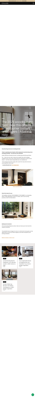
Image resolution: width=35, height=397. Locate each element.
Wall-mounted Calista (17, 186)
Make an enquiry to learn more (8, 237)
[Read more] (9, 257)
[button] (33, 3)
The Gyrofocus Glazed (17, 219)
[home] (5, 3)
